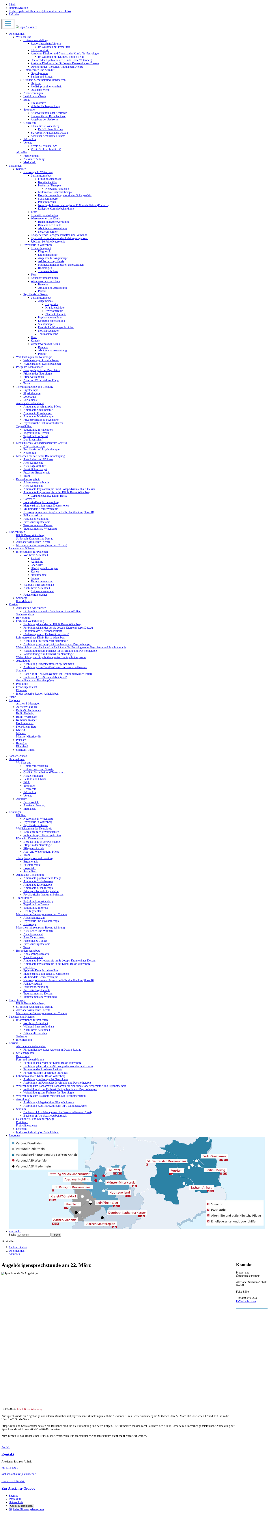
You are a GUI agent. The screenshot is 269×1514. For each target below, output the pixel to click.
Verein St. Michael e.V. (44, 145)
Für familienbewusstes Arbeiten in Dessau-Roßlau (52, 611)
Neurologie (29, 452)
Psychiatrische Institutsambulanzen (43, 423)
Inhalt (12, 4)
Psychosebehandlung (50, 317)
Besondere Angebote (28, 479)
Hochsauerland (24, 723)
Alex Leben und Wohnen (38, 459)
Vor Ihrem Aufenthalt (35, 555)
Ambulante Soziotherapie (38, 409)
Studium (21, 670)
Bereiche (43, 284)
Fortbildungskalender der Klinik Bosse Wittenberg (52, 624)
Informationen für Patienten (32, 551)
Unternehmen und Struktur (38, 69)
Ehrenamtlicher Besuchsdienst (48, 116)
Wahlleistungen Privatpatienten (41, 360)
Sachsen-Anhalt (25, 749)
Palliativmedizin (47, 201)
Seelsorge (29, 109)
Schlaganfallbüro (48, 198)
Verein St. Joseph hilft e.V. (46, 149)
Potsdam (21, 739)
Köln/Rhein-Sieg (26, 726)
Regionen (14, 700)
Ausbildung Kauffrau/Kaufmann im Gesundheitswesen (55, 667)
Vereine (27, 142)
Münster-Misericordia (28, 736)
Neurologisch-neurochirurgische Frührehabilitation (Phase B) (73, 205)
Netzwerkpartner (47, 231)
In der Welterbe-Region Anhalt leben (37, 693)
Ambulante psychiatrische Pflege (42, 406)
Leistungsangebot (41, 175)
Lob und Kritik (13, 1481)
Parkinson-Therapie (49, 185)
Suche (12, 696)
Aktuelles (21, 152)
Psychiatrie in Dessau (35, 294)
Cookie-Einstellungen (21, 1505)
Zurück (5, 1447)
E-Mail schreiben (246, 1301)
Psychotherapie (54, 310)
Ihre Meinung (24, 601)
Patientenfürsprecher (35, 594)
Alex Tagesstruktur (34, 465)
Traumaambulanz (48, 271)
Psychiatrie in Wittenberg (37, 244)
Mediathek (29, 162)
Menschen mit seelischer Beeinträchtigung (40, 456)
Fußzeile (14, 14)
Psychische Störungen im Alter (56, 327)
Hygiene (36, 83)
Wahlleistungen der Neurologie (34, 357)
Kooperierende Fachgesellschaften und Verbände (59, 234)
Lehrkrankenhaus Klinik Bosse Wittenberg (40, 637)
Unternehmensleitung (35, 40)
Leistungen (15, 165)
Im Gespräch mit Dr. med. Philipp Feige (61, 56)
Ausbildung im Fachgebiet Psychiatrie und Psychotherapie (57, 644)
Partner (42, 291)
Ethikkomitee (38, 102)
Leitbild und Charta (34, 96)
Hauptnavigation (18, 7)
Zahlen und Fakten (42, 76)
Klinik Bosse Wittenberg (45, 126)
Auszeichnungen (33, 93)
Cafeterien (29, 498)
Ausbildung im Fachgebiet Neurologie (45, 640)
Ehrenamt (21, 690)
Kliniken (21, 168)
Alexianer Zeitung (33, 159)
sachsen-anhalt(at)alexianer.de (18, 1474)
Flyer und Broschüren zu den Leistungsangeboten (59, 238)
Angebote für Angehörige (53, 258)
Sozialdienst (30, 399)
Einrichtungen (17, 531)
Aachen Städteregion (28, 703)
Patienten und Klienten (22, 548)
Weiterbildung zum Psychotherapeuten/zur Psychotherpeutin (51, 657)
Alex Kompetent (33, 462)
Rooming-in (45, 267)
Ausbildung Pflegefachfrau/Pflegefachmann (48, 663)
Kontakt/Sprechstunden (44, 215)
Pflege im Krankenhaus (29, 366)
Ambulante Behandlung (30, 403)
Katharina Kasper (26, 720)
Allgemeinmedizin (34, 446)
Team (34, 211)
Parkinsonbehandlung (35, 518)
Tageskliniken (24, 426)
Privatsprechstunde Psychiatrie (41, 419)
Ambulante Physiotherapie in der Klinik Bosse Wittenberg (56, 492)
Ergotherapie (30, 390)
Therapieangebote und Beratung (34, 386)
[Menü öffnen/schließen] (8, 24)
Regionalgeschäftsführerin (46, 43)
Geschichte (29, 122)
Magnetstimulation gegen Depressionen (61, 264)
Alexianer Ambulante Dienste (48, 135)
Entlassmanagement (42, 591)
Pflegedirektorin (40, 50)
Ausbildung (23, 660)
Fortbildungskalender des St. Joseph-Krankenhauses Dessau (58, 627)
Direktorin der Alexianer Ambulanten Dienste (57, 66)
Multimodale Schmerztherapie (55, 192)
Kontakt (35, 340)
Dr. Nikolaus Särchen (50, 129)
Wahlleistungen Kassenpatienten (42, 363)
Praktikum (22, 683)
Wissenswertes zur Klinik (45, 218)
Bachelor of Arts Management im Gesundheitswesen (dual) (57, 673)
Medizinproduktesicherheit (46, 86)
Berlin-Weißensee (26, 716)
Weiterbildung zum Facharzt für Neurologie (48, 654)
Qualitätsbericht (40, 89)
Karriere (13, 604)
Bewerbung (23, 617)
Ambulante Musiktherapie (38, 416)
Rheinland (22, 746)
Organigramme (39, 73)
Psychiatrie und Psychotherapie (41, 449)
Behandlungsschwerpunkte (53, 221)
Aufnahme (37, 561)
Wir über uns (23, 36)
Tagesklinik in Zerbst (35, 436)
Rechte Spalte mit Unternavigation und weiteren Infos (40, 11)
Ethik (26, 99)
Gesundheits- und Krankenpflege (35, 680)
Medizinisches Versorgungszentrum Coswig (41, 442)
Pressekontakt (31, 155)
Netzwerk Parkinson (57, 188)
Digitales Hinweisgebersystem (26, 1509)
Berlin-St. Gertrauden (28, 710)
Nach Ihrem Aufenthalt (36, 588)
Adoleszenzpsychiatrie (51, 261)
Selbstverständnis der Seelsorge (49, 112)
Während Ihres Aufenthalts (38, 584)
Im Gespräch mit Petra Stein (54, 46)
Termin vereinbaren (42, 581)
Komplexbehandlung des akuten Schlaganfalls (64, 195)
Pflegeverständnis (33, 376)
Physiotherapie (31, 393)
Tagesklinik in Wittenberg (38, 429)
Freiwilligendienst (26, 687)
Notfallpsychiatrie (48, 330)
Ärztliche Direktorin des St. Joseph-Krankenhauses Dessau (65, 63)
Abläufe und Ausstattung (52, 228)
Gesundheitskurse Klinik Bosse (49, 495)
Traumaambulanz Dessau (38, 525)
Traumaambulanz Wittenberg (40, 528)
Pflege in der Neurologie (37, 373)
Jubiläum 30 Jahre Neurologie (48, 241)
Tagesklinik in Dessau (36, 432)
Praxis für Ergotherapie (36, 472)
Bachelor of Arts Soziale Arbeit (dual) (45, 677)
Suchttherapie (46, 324)
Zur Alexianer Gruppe (18, 1488)
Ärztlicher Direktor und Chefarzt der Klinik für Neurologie (65, 53)
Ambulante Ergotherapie (37, 413)
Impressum (15, 1498)
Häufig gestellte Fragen (44, 568)
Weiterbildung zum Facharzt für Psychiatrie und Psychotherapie (60, 650)
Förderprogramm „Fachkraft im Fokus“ (46, 634)
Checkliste (37, 564)
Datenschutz (16, 1502)
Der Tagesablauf (32, 439)
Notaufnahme (38, 574)
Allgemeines (45, 300)
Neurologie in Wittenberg (38, 172)
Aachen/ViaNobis (26, 706)
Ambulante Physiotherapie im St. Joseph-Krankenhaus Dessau (59, 489)
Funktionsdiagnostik (49, 178)
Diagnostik (44, 251)
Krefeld (20, 729)
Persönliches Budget (35, 469)
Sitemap (13, 1495)
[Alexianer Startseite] (26, 27)
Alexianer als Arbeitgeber (31, 607)
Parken (35, 578)
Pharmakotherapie (55, 314)
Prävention (29, 139)
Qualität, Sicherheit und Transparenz (44, 79)
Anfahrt (35, 558)
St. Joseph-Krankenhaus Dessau (49, 132)
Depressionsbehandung (51, 320)
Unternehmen (17, 33)
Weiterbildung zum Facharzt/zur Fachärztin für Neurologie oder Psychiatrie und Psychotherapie (71, 647)
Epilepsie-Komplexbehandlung (56, 208)
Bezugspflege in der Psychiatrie (41, 370)
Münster (21, 733)
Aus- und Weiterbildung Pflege (41, 380)
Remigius (21, 743)
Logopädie (29, 396)
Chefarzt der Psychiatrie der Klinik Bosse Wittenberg (61, 60)
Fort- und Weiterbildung (30, 621)
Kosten (35, 571)
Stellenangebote (25, 614)
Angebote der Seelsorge (44, 119)
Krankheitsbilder (47, 182)
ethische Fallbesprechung (45, 106)
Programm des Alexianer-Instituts (42, 630)
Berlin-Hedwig (24, 713)
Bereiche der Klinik (49, 225)
